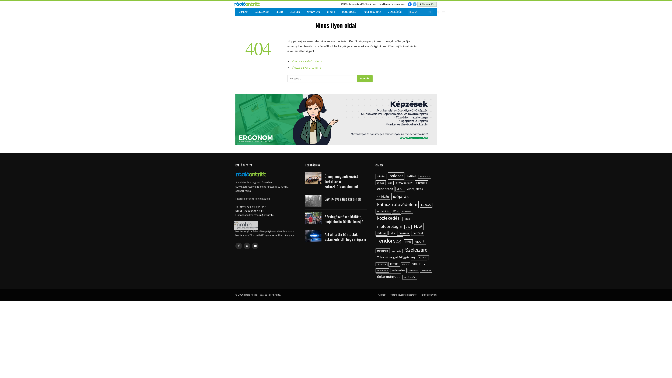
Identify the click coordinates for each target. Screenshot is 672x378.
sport (419, 241)
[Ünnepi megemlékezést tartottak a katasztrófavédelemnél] (313, 178)
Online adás (427, 4)
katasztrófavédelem (397, 204)
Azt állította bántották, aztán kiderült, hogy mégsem (345, 237)
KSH (395, 211)
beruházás (424, 177)
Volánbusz (382, 270)
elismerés (421, 182)
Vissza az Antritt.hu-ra (306, 67)
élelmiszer (426, 270)
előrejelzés (415, 189)
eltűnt (400, 189)
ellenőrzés (385, 189)
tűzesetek (381, 264)
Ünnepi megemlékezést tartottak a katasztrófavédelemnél (341, 181)
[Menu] (443, 12)
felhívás (383, 197)
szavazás (396, 251)
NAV (418, 226)
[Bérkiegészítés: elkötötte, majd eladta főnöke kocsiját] (313, 218)
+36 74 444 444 (257, 206)
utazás (405, 264)
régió (408, 241)
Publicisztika (372, 12)
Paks (392, 233)
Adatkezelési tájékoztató (403, 294)
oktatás (381, 233)
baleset (396, 175)
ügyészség (409, 277)
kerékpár (426, 205)
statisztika (382, 250)
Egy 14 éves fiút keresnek (343, 199)
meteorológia (389, 226)
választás (413, 270)
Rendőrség (349, 12)
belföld (411, 176)
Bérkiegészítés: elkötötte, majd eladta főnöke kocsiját (345, 219)
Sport (331, 12)
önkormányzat (388, 277)
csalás (380, 182)
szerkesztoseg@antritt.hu (259, 215)
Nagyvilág (313, 12)
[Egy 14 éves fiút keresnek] (313, 201)
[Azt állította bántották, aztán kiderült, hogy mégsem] (313, 236)
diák (390, 183)
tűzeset (423, 257)
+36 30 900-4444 (253, 210)
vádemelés (398, 270)
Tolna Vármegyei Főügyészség (396, 257)
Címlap (243, 12)
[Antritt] (248, 4)
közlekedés (388, 218)
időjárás (401, 196)
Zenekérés (395, 12)
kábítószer (407, 212)
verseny (418, 264)
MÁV (408, 227)
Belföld (295, 12)
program (404, 233)
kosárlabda (383, 211)
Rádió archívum (429, 294)
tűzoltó (394, 263)
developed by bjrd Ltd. (270, 295)
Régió (279, 12)
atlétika (381, 176)
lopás (407, 219)
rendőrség (389, 241)
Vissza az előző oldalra (307, 61)
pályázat (418, 233)
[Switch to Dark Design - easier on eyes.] (438, 12)
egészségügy (404, 182)
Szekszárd (262, 12)
